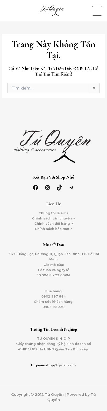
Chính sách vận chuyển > (53, 218)
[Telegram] (71, 188)
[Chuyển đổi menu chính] (97, 11)
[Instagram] (48, 188)
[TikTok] (59, 188)
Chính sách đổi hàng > (53, 223)
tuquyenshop (42, 365)
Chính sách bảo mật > (53, 229)
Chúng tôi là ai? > (54, 213)
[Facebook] (36, 188)
